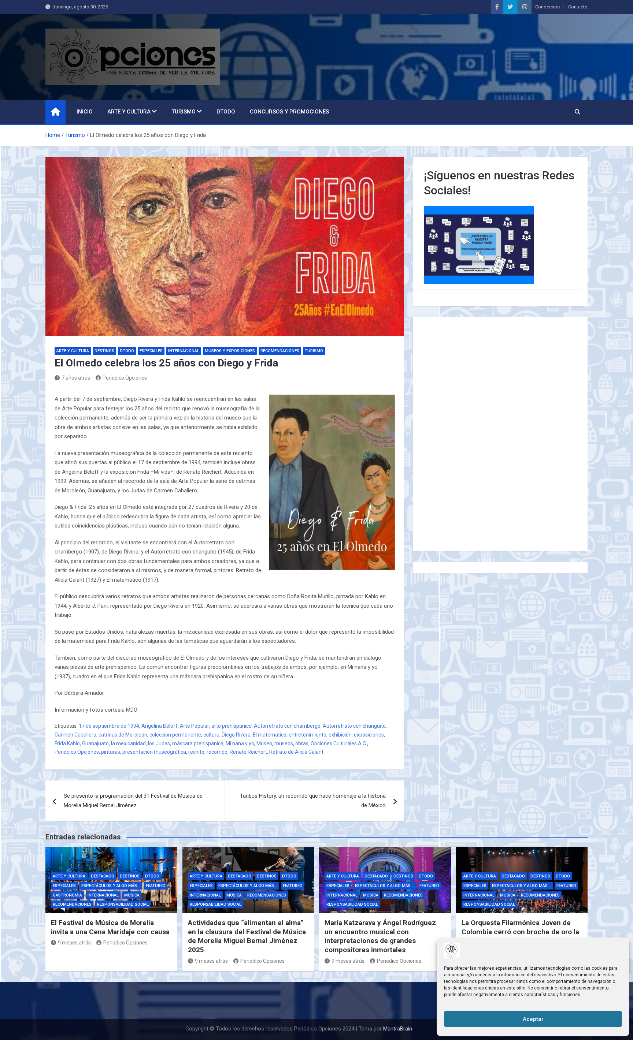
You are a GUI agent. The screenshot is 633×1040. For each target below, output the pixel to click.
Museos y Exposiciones (230, 350)
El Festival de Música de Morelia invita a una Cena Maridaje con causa (110, 927)
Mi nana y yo (240, 743)
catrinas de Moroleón (123, 735)
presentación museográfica (154, 752)
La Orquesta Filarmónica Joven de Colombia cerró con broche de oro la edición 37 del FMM (520, 931)
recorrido (217, 752)
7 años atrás (76, 378)
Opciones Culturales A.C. (339, 743)
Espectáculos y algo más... (110, 885)
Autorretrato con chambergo (287, 726)
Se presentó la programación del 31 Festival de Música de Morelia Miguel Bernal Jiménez (133, 801)
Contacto (578, 7)
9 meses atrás (74, 943)
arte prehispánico (231, 726)
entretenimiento (307, 735)
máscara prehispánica (197, 743)
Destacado (102, 876)
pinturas (110, 752)
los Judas (159, 743)
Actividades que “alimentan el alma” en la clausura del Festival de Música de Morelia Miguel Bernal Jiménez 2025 (247, 936)
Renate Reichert (248, 752)
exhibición (340, 735)
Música (132, 895)
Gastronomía (67, 895)
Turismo (183, 111)
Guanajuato (95, 743)
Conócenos (547, 7)
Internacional (183, 350)
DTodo (225, 111)
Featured (156, 885)
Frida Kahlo (67, 743)
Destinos (104, 350)
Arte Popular (194, 726)
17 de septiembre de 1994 (109, 726)
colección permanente (175, 735)
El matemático (269, 735)
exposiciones (369, 735)
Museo (264, 743)
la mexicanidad (128, 743)
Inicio (85, 111)
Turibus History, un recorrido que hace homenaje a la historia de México (313, 801)
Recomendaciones (279, 350)
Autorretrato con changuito (354, 726)
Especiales (151, 350)
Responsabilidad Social (123, 904)
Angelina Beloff (159, 726)
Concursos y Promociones (289, 111)
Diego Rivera (236, 735)
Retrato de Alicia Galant (296, 752)
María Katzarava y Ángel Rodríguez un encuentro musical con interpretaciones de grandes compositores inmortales (380, 936)
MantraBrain (397, 1028)
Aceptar (533, 1019)
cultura (211, 735)
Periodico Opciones (125, 378)
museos (283, 743)
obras (301, 743)
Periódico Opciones (77, 752)
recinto (196, 752)
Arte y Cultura (129, 111)
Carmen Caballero (75, 735)
